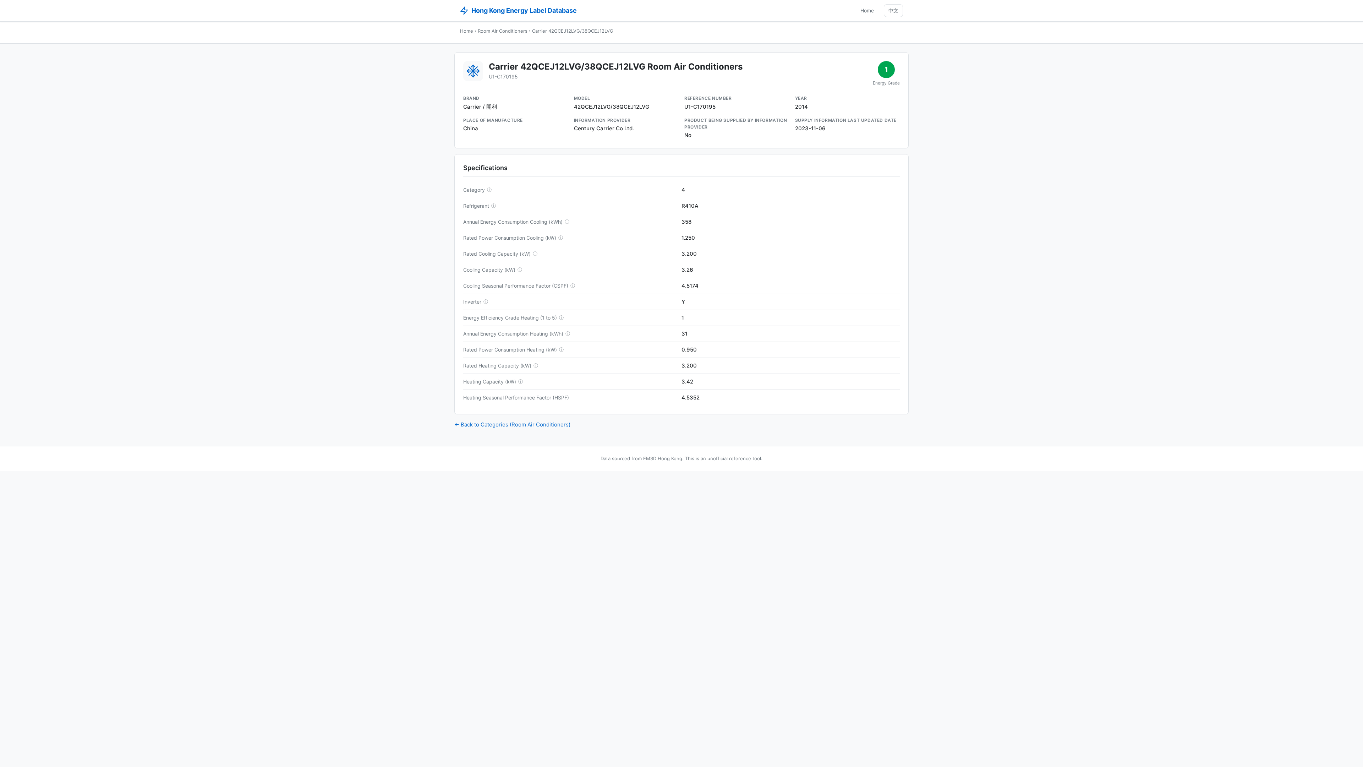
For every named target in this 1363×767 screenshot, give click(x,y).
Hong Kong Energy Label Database (524, 10)
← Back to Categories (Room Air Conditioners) (512, 424)
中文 (893, 10)
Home (867, 10)
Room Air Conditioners (502, 31)
